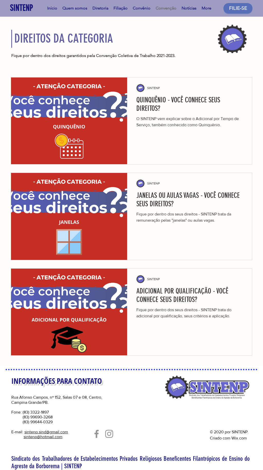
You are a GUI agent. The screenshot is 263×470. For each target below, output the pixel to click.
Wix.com (239, 438)
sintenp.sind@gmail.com (46, 432)
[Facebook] (96, 433)
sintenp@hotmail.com (43, 437)
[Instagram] (109, 433)
